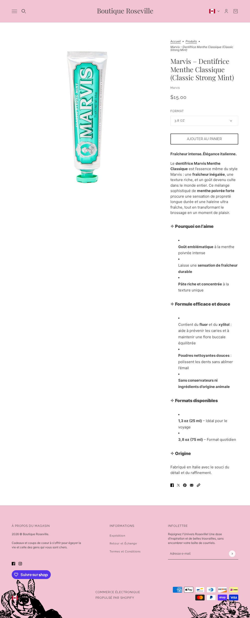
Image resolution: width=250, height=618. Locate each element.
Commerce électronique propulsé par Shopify (117, 594)
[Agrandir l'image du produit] (87, 115)
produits (191, 41)
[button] (198, 485)
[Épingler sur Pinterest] (184, 485)
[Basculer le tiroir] (14, 11)
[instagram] (20, 564)
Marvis (175, 87)
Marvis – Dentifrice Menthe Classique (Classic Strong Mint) (202, 69)
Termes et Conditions (125, 551)
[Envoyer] (232, 553)
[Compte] (226, 11)
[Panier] (235, 11)
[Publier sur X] (178, 485)
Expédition (117, 535)
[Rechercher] (23, 11)
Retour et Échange (123, 543)
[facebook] (13, 564)
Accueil (175, 41)
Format (177, 111)
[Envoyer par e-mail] (191, 485)
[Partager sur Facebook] (172, 485)
